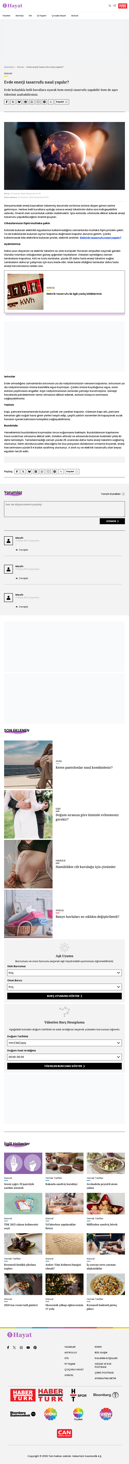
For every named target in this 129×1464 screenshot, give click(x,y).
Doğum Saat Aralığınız (21, 1050)
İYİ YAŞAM (69, 1363)
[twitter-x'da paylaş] (12, 101)
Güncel (74, 15)
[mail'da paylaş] (38, 101)
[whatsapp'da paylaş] (31, 101)
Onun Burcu (14, 980)
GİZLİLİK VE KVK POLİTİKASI (103, 1365)
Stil (30, 15)
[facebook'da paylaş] (6, 101)
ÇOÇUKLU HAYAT (74, 1369)
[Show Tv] (50, 1414)
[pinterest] (35, 1347)
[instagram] (21, 1347)
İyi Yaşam (41, 15)
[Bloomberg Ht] (106, 1395)
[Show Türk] (78, 1414)
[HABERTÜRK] (123, 5)
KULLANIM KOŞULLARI (106, 1358)
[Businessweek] (23, 1414)
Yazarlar (6, 15)
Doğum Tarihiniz (17, 1036)
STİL (66, 1358)
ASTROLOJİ (70, 1352)
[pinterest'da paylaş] (44, 101)
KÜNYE (98, 1346)
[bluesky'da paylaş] (19, 101)
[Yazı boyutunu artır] (50, 101)
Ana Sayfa (9, 67)
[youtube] (28, 1347)
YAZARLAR (70, 1346)
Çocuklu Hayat (59, 15)
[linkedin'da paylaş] (25, 101)
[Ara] (109, 5)
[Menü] (114, 6)
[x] (14, 1347)
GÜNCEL (68, 1375)
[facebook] (8, 1347)
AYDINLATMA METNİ (105, 1378)
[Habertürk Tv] (50, 1395)
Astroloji (19, 15)
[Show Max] (106, 1414)
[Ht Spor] (78, 1395)
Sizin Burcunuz (16, 966)
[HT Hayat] (64, 1335)
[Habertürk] (23, 1395)
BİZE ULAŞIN (101, 1352)
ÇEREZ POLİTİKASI (104, 1372)
